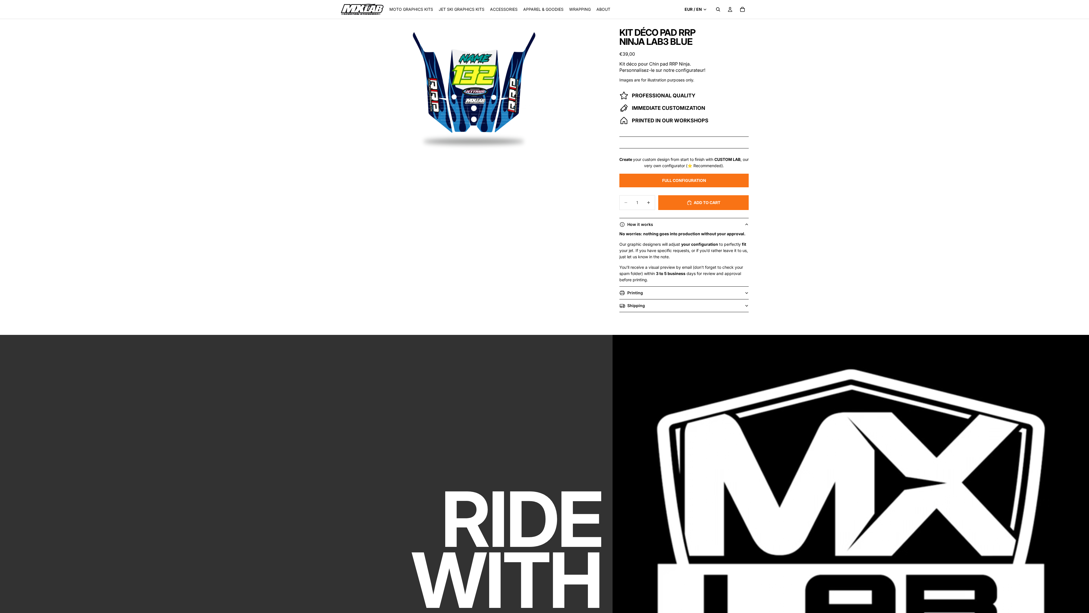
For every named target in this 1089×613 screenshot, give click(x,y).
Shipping (636, 305)
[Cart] (742, 9)
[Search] (718, 9)
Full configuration (684, 180)
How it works (640, 224)
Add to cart (707, 202)
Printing (635, 292)
